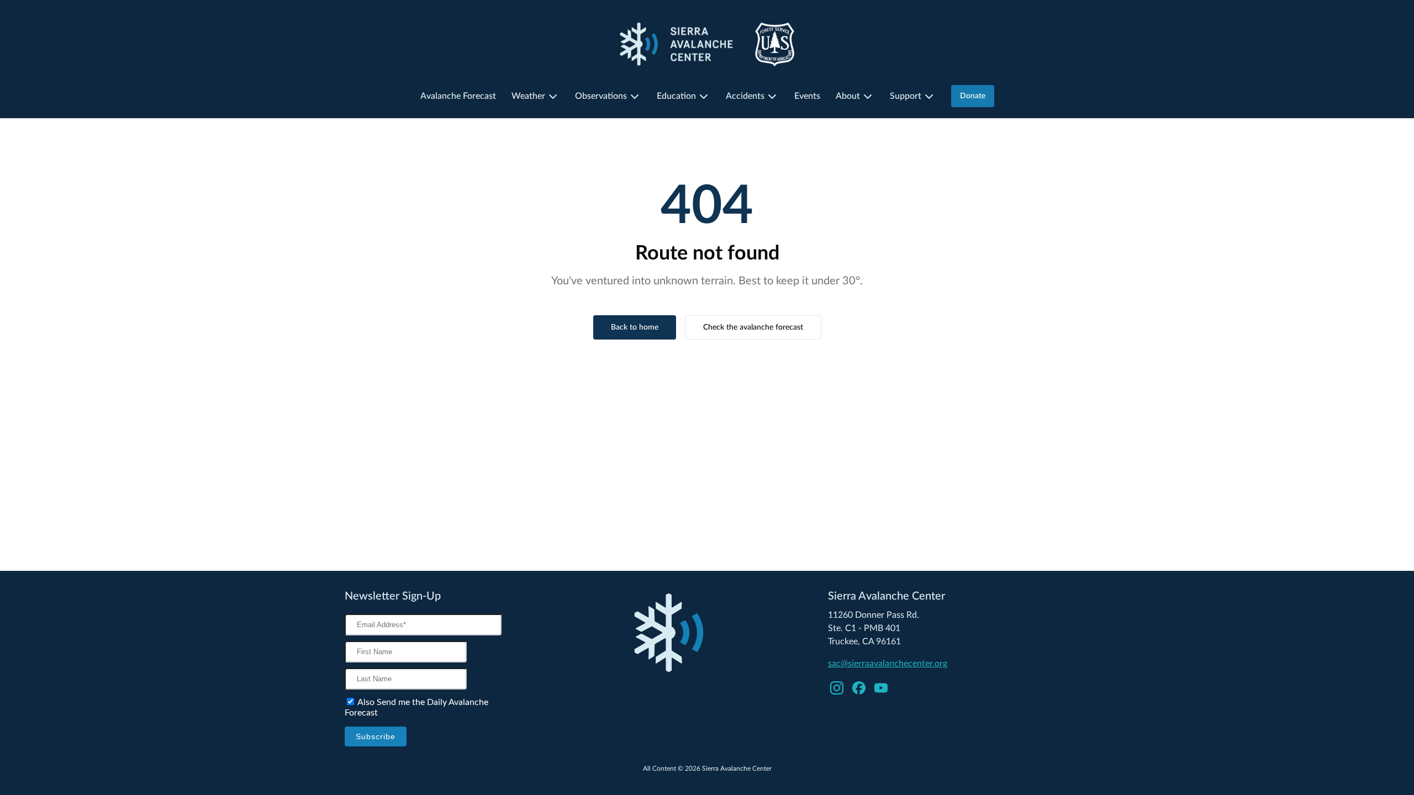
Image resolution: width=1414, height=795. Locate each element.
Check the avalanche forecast (753, 327)
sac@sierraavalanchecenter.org (887, 663)
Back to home (634, 327)
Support (905, 96)
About (848, 96)
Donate (972, 96)
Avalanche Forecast (458, 96)
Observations (601, 96)
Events (807, 96)
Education (676, 96)
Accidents (745, 96)
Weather (528, 96)
